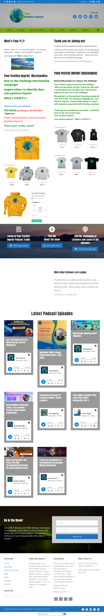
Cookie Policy (46, 609)
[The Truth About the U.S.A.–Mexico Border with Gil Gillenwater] (18, 328)
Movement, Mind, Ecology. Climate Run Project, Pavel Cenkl (50, 355)
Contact (73, 30)
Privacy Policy (37, 609)
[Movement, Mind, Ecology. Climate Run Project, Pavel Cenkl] (52, 334)
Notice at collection (43, 614)
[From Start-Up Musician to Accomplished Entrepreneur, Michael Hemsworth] (52, 451)
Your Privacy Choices (55, 614)
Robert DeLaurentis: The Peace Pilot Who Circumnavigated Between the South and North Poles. (17, 463)
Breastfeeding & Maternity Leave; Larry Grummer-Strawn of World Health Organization (17, 408)
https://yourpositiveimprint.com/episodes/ (73, 61)
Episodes (21, 30)
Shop (62, 30)
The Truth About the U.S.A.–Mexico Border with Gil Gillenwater (17, 342)
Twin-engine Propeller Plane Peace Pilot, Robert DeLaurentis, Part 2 (84, 398)
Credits (85, 30)
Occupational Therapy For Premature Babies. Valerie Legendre (50, 398)
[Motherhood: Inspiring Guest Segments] (85, 325)
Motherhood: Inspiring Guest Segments (85, 334)
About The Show (37, 30)
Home (9, 30)
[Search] (98, 30)
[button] (18, 245)
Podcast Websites (27, 609)
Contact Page (83, 2)
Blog (52, 30)
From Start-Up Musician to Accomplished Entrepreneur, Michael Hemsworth (51, 462)
